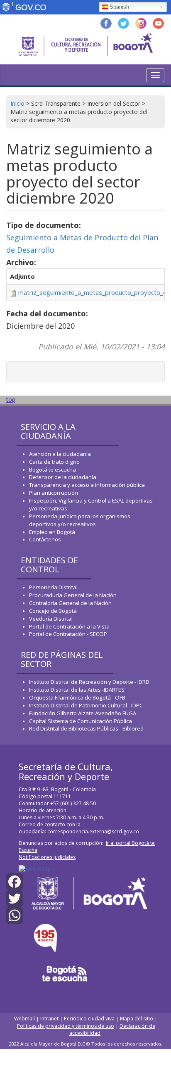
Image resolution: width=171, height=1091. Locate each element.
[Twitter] (14, 898)
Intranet (49, 1018)
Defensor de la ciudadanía (62, 477)
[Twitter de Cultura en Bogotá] (123, 22)
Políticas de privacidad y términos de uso (65, 1025)
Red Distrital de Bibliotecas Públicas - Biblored (86, 728)
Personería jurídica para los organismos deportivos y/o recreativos (79, 520)
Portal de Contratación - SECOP (68, 634)
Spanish (119, 7)
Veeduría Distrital (51, 618)
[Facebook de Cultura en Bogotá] (106, 22)
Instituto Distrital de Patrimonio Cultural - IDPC (86, 705)
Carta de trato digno (54, 461)
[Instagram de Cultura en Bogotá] (141, 22)
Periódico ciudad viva (89, 1018)
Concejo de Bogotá (53, 610)
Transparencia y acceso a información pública (87, 485)
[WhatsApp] (14, 915)
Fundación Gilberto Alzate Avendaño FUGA (82, 713)
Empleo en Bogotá (52, 532)
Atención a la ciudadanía (60, 454)
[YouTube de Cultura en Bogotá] (158, 22)
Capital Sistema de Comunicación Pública (80, 721)
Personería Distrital (53, 587)
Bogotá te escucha (52, 469)
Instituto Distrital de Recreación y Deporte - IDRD (89, 681)
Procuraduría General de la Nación (73, 595)
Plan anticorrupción (53, 492)
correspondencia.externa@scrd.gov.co (93, 831)
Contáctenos (45, 539)
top (10, 399)
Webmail (25, 1018)
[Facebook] (14, 881)
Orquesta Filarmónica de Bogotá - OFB (77, 697)
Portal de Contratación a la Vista (69, 626)
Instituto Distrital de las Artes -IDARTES (77, 689)
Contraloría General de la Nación (70, 603)
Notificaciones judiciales (47, 857)
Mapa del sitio (136, 1018)
